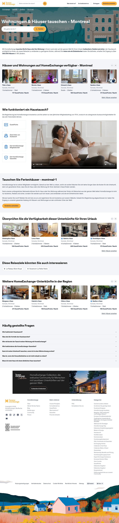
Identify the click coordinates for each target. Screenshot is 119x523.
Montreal (30, 9)
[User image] (25, 80)
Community (30, 412)
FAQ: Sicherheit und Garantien (103, 441)
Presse (29, 415)
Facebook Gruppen (99, 408)
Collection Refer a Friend (101, 448)
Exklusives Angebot (99, 466)
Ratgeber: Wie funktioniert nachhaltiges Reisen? (101, 413)
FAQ (73, 403)
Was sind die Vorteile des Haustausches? (16, 337)
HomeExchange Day (100, 426)
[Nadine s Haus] (103, 297)
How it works (98, 461)
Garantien (52, 412)
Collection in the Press (100, 446)
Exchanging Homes (99, 443)
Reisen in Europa (99, 430)
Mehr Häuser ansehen (109, 97)
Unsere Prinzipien (55, 403)
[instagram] (10, 414)
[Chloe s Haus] (74, 297)
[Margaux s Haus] (15, 297)
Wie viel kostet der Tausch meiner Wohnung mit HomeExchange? (24, 341)
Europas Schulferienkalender (102, 416)
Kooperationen (98, 470)
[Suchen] (45, 3)
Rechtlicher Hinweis (71, 483)
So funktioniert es (83, 3)
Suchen (40, 29)
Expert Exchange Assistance (102, 457)
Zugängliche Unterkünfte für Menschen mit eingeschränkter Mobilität (103, 420)
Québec (22, 9)
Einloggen (96, 3)
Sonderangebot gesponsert (102, 454)
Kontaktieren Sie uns (78, 406)
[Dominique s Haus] (103, 235)
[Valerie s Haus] (74, 235)
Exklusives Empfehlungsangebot (103, 428)
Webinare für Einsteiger (101, 423)
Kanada (14, 9)
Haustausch (97, 432)
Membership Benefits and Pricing (104, 452)
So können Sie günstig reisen (102, 406)
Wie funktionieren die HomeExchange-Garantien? (19, 346)
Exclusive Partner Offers (101, 459)
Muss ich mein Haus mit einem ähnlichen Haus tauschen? (21, 361)
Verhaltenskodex (36, 483)
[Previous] (112, 65)
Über (28, 403)
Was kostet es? (71, 3)
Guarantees (97, 450)
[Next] (115, 65)
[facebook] (6, 414)
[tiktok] (14, 414)
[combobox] (32, 3)
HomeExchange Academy (101, 410)
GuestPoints (53, 408)
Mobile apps (31, 410)
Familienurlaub (98, 435)
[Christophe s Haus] (15, 235)
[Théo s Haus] (15, 81)
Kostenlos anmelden (109, 3)
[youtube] (6, 418)
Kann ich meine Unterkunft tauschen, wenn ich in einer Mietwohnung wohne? (28, 351)
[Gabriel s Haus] (45, 297)
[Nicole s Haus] (45, 81)
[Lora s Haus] (45, 235)
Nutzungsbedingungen (22, 483)
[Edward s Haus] (74, 81)
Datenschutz (47, 483)
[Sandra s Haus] (103, 81)
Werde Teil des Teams (33, 406)
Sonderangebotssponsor (101, 439)
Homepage (6, 9)
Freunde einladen (55, 415)
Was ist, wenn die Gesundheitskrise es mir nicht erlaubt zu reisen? (24, 356)
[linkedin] (17, 414)
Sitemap (81, 483)
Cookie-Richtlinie (58, 483)
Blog (28, 408)
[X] (21, 414)
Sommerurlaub (98, 437)
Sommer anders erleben (101, 403)
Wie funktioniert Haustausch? (12, 332)
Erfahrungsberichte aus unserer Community (103, 473)
